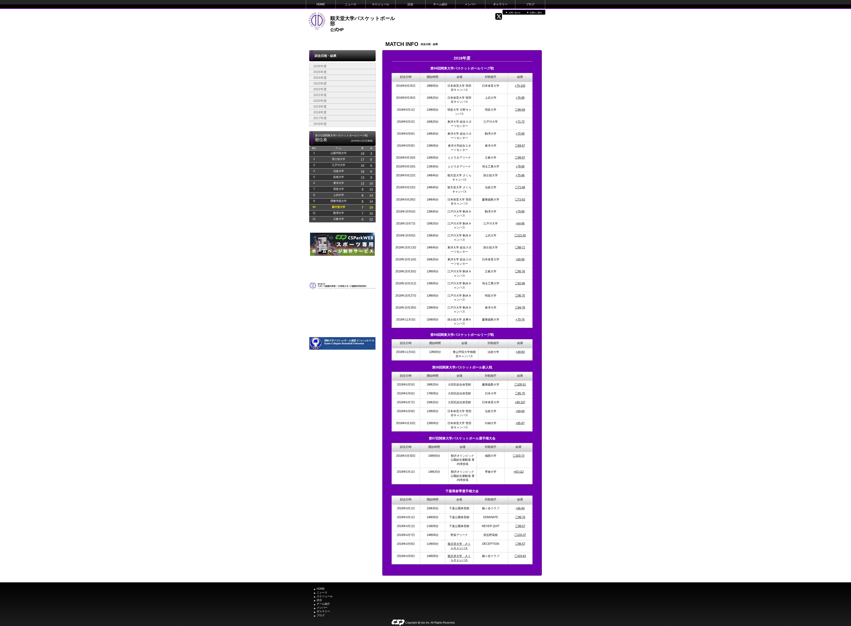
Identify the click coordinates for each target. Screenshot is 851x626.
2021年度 (320, 95)
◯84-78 (520, 307)
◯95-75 (520, 295)
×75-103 (520, 85)
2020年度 (320, 100)
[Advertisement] (342, 405)
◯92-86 (520, 283)
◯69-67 (520, 145)
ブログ (530, 4)
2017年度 (320, 118)
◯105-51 (520, 384)
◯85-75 (520, 393)
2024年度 (320, 77)
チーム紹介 (440, 4)
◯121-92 (520, 235)
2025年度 (320, 72)
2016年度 (320, 124)
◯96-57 (520, 543)
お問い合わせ (515, 13)
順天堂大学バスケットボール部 (362, 20)
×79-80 (520, 211)
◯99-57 (520, 526)
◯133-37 (520, 535)
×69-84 (520, 411)
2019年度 (320, 106)
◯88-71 (520, 247)
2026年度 (320, 66)
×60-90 (520, 259)
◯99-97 (520, 157)
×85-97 (520, 423)
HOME (320, 4)
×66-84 (520, 508)
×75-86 (520, 175)
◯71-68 (520, 187)
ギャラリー (500, 4)
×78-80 (520, 166)
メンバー (470, 4)
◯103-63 (520, 556)
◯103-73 (518, 455)
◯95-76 (520, 271)
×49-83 (520, 352)
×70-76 (520, 319)
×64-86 (520, 223)
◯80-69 (520, 109)
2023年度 (320, 83)
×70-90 (520, 133)
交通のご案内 (536, 13)
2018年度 (320, 112)
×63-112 (518, 471)
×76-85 (520, 97)
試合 (410, 4)
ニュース (350, 4)
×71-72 (520, 121)
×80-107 (520, 402)
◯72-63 (520, 199)
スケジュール (380, 4)
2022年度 (320, 89)
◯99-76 (520, 517)
